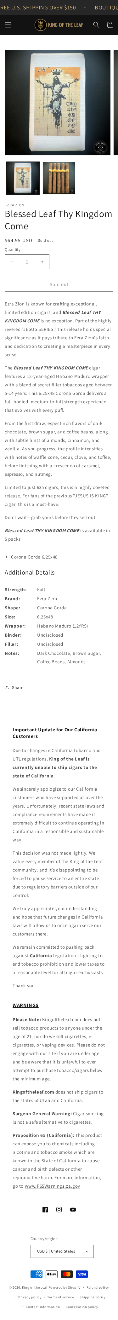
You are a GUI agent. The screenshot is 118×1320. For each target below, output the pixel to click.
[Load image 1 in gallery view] (22, 178)
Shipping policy (93, 1297)
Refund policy (98, 1287)
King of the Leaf (35, 1287)
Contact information (43, 1307)
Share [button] (18, 687)
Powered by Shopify (64, 1287)
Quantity (12, 249)
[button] (8, 25)
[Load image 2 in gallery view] (59, 178)
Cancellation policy (82, 1307)
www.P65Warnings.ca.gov (52, 1186)
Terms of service (60, 1297)
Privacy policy (30, 1297)
